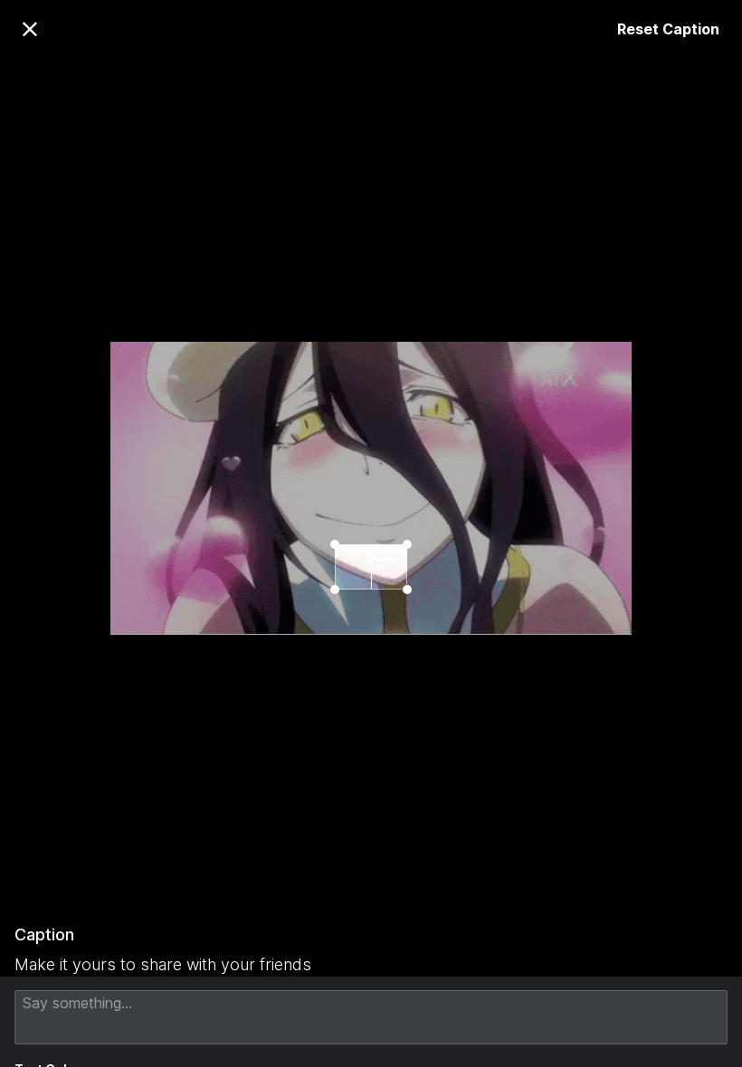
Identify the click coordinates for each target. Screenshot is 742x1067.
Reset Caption (668, 29)
